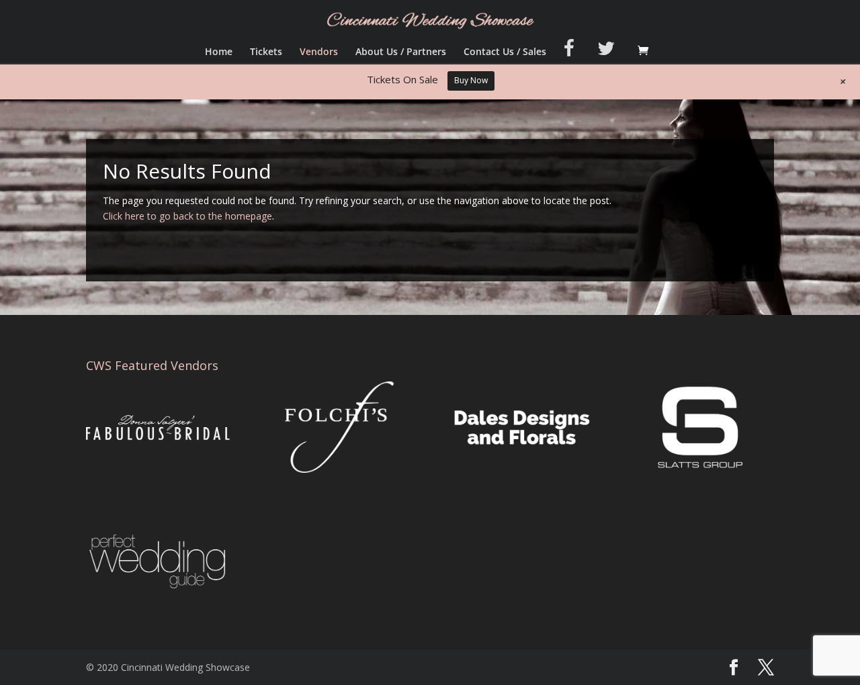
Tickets (266, 52)
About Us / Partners (400, 52)
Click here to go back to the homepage (187, 216)
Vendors (319, 52)
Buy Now (471, 80)
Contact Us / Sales (505, 52)
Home (218, 52)
